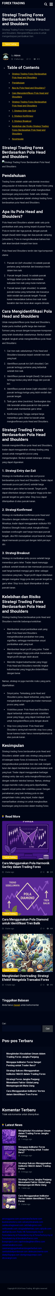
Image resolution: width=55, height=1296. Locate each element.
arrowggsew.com (10, 1218)
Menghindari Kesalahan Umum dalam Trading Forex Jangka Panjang (25, 1055)
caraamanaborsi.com (12, 1245)
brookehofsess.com (28, 1238)
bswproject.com (10, 1241)
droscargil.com (9, 1258)
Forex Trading (13, 3)
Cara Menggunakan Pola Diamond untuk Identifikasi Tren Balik (25, 921)
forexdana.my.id (9, 1235)
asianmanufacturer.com (30, 1218)
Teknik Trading (10, 44)
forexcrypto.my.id (34, 1232)
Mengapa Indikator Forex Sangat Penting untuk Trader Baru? (23, 1064)
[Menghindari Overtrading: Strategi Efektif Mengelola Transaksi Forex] (27, 953)
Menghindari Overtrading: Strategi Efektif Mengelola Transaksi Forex (25, 977)
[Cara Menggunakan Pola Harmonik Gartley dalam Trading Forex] (27, 840)
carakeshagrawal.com (12, 1225)
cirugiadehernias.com (28, 1228)
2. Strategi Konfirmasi (22, 116)
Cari (4, 1023)
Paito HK (21, 1232)
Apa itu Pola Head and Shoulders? (28, 88)
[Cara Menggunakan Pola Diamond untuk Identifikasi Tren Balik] (27, 896)
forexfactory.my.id (43, 1235)
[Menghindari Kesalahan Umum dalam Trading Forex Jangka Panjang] (9, 1142)
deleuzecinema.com (38, 1251)
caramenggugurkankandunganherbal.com (22, 1248)
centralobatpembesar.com (15, 1251)
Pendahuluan (18, 82)
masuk (17, 1005)
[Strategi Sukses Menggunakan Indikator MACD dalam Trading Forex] (9, 1175)
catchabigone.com (33, 1225)
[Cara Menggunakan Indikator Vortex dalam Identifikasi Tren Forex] (9, 1207)
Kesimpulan (18, 139)
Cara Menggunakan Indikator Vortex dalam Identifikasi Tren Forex (25, 1093)
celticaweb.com (9, 1228)
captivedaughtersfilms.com (31, 1241)
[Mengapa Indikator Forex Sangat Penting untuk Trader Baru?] (9, 1159)
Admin (17, 55)
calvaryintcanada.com (32, 1222)
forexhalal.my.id (9, 1238)
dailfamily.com (9, 1232)
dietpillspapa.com (11, 1254)
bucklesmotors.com (12, 1222)
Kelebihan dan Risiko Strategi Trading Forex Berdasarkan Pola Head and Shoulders (30, 130)
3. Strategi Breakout (21, 121)
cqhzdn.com (45, 1228)
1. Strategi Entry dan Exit (24, 110)
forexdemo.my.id (26, 1235)
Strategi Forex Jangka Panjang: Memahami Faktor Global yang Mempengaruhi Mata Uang (23, 1082)
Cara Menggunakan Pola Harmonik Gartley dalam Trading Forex (25, 865)
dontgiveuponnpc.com (31, 1254)
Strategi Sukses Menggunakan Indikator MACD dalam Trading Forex (25, 1072)
